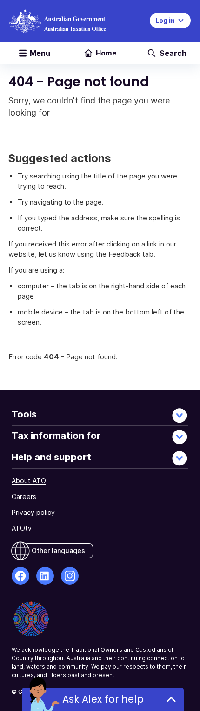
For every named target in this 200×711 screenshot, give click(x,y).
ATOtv (22, 528)
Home (106, 52)
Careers (24, 496)
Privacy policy (33, 512)
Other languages (58, 550)
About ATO (29, 481)
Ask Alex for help (103, 699)
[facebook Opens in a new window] (20, 576)
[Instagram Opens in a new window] (70, 576)
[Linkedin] (45, 576)
